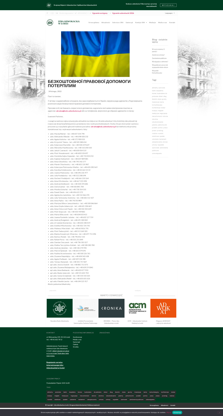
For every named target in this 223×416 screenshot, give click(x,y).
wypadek (161, 145)
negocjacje (163, 113)
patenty (154, 125)
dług (164, 96)
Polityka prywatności (93, 405)
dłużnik (154, 99)
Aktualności (105, 22)
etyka (159, 99)
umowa (164, 142)
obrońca (155, 119)
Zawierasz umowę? (158, 55)
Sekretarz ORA (117, 22)
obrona (165, 116)
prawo (154, 130)
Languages (169, 13)
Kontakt (172, 22)
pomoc (160, 128)
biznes (154, 93)
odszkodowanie (157, 122)
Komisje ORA (140, 22)
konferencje (156, 108)
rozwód (160, 133)
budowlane (161, 93)
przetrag (160, 130)
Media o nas (162, 22)
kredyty (154, 110)
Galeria (75, 344)
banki (154, 91)
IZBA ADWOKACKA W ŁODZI (69, 22)
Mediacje (152, 22)
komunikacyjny (157, 105)
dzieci (161, 96)
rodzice (154, 133)
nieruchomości (157, 116)
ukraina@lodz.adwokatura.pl (103, 126)
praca (165, 128)
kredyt (163, 108)
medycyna (155, 113)
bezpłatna (159, 91)
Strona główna (94, 22)
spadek (162, 136)
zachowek (155, 148)
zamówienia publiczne (136, 399)
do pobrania (97, 392)
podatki (154, 128)
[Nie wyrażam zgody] (219, 412)
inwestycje (155, 102)
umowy (154, 145)
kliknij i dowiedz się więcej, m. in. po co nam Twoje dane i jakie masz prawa (57, 353)
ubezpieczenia (157, 142)
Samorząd (129, 22)
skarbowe (155, 136)
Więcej (168, 412)
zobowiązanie (157, 153)
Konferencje (77, 337)
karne (162, 102)
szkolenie (155, 139)
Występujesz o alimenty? (160, 62)
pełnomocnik (162, 125)
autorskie (161, 88)
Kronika (76, 347)
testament (162, 139)
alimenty (155, 88)
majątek (160, 110)
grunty (164, 99)
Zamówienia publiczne (159, 58)
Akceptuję (177, 412)
